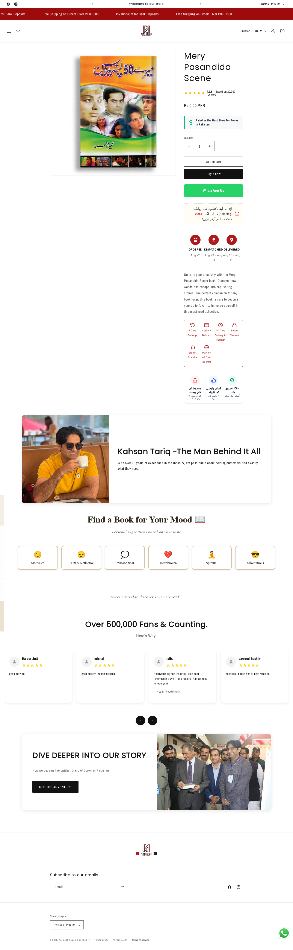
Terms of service (141, 939)
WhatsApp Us (213, 190)
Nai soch (63, 940)
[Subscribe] (122, 887)
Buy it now (214, 174)
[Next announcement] (200, 4)
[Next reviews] (152, 720)
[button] (9, 31)
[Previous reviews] (140, 720)
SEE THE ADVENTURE (55, 786)
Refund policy (101, 939)
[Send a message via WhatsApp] (284, 933)
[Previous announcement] (92, 4)
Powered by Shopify (79, 940)
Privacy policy (120, 939)
